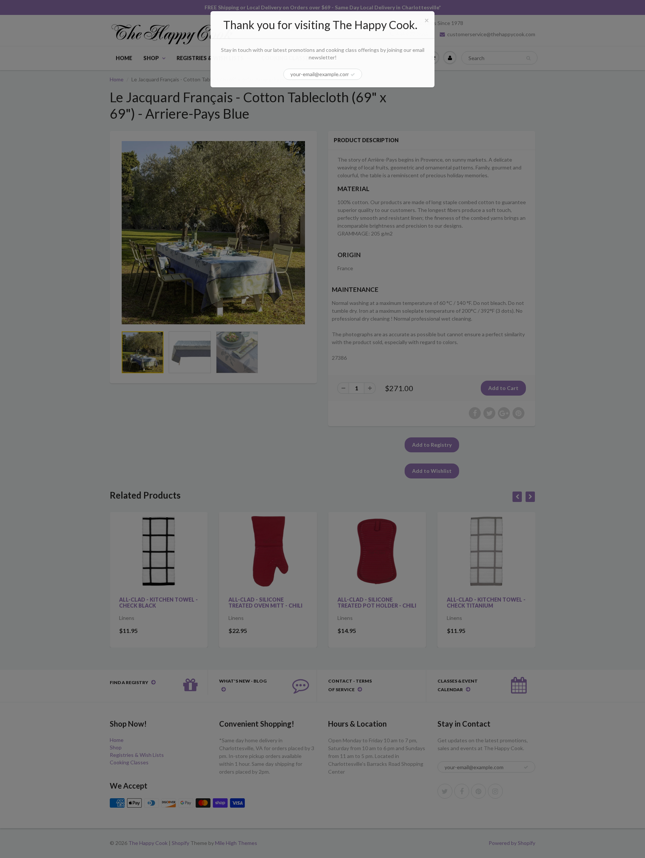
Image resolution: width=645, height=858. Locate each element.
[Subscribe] (352, 75)
